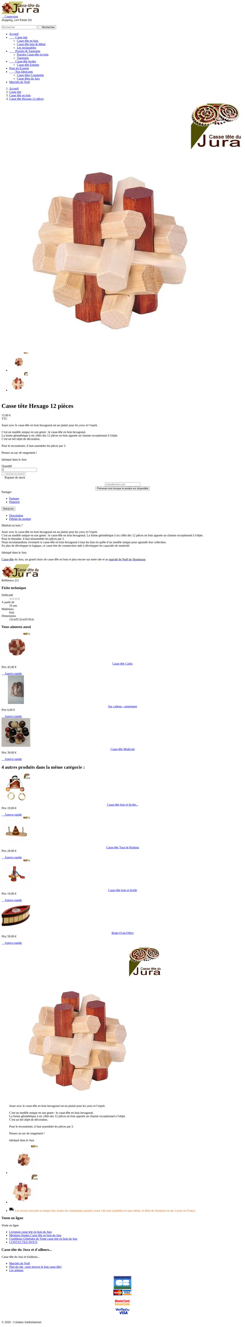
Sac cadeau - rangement (122, 706)
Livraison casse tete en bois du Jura (30, 1231)
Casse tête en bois (27, 40)
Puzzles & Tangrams (24, 51)
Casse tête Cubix (122, 663)
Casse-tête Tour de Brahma (122, 847)
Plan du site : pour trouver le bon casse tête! (35, 1266)
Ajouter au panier (13, 473)
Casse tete (18, 37)
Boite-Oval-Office (123, 933)
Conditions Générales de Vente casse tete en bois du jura (43, 1238)
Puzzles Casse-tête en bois (32, 54)
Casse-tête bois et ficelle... (122, 804)
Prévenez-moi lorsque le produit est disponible (122, 488)
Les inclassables (26, 47)
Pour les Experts (19, 68)
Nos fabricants (21, 71)
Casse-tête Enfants (28, 64)
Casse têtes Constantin (30, 75)
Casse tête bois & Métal (31, 44)
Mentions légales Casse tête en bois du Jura (35, 1235)
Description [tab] (16, 515)
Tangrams (23, 58)
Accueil (14, 34)
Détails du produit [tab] (20, 519)
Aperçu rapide (12, 673)
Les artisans (16, 1270)
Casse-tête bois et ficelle (122, 890)
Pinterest (14, 502)
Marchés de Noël (19, 82)
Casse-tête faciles (22, 61)
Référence (8, 580)
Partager (14, 498)
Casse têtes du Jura (28, 78)
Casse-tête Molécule (122, 749)
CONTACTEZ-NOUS (23, 1242)
